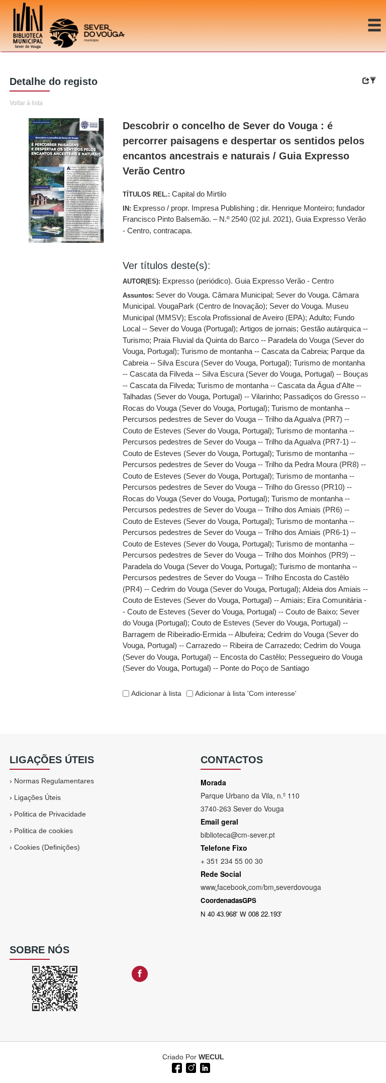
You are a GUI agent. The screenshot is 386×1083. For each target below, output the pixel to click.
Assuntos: (245, 482)
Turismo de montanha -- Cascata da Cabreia (254, 351)
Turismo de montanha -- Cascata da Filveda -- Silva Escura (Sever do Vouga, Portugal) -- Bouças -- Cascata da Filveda (245, 374)
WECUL (211, 1057)
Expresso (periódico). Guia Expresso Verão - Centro (248, 281)
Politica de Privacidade (50, 814)
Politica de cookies (43, 831)
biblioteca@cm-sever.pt (238, 835)
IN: (244, 219)
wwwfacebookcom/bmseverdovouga (261, 887)
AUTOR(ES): (228, 281)
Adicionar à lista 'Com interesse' (245, 693)
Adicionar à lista (155, 693)
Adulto (319, 317)
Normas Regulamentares (54, 781)
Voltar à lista (26, 103)
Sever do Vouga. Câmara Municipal (214, 295)
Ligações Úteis (37, 797)
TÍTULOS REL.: (174, 194)
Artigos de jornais (268, 328)
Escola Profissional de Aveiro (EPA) (246, 317)
